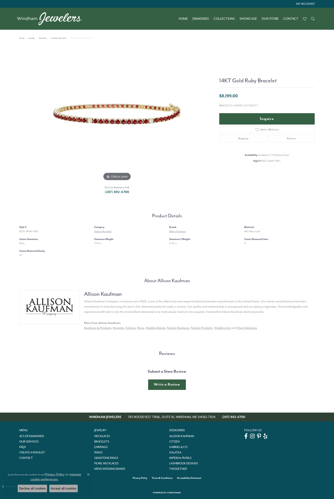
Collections (224, 19)
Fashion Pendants (201, 328)
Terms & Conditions (162, 478)
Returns (291, 138)
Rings (140, 328)
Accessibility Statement (189, 478)
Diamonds (200, 19)
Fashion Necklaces (178, 328)
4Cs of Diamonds (31, 436)
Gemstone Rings (106, 458)
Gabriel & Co (178, 447)
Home (183, 19)
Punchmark (174, 493)
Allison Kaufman (177, 231)
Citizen (174, 441)
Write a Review (167, 384)
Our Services (29, 441)
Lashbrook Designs (183, 463)
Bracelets (43, 38)
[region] (117, 114)
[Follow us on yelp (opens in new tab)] (265, 436)
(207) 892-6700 (117, 192)
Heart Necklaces (247, 328)
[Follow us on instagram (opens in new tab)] (252, 436)
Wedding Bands (155, 328)
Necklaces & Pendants (97, 328)
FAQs (22, 447)
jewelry (32, 38)
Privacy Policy (140, 478)
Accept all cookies (63, 488)
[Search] (313, 19)
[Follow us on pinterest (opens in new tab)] (259, 436)
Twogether (178, 469)
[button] (305, 4)
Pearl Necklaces (106, 463)
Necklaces (102, 436)
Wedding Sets (222, 328)
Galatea (175, 452)
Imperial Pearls (180, 458)
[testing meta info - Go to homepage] (51, 18)
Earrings (131, 328)
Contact (290, 19)
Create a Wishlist (32, 452)
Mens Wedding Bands (109, 469)
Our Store (270, 19)
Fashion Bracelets (58, 38)
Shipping (243, 138)
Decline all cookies (32, 488)
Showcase (248, 19)
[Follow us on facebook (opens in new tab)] (246, 436)
